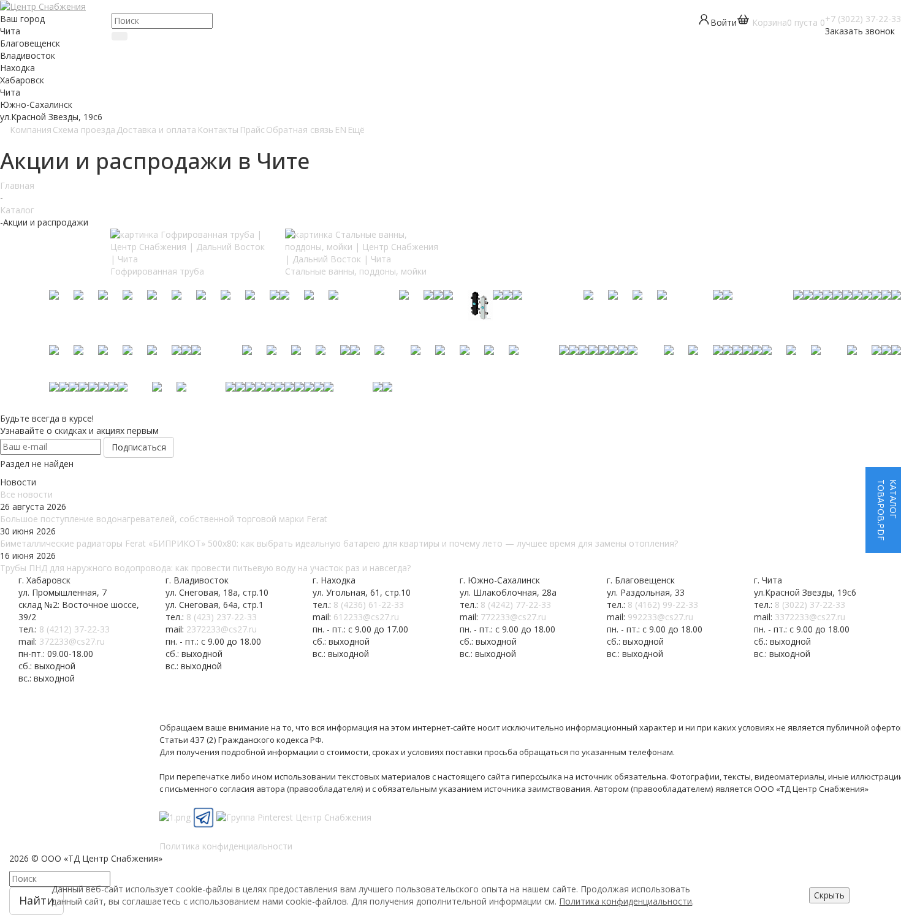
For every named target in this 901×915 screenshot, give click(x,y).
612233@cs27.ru (366, 617)
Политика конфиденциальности (625, 901)
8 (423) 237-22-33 (221, 617)
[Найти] (119, 36)
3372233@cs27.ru (810, 617)
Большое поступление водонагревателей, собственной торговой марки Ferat (163, 519)
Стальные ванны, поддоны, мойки (356, 271)
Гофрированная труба (157, 271)
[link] (781, 22)
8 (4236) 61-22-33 (368, 604)
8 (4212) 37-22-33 (74, 629)
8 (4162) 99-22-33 (663, 604)
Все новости (26, 494)
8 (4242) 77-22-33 (516, 604)
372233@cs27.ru (72, 641)
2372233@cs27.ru (221, 629)
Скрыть (829, 895)
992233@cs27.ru (660, 617)
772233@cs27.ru (513, 617)
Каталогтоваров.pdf (887, 510)
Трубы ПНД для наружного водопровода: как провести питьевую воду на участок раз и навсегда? (205, 568)
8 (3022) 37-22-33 (810, 604)
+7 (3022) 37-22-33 (863, 19)
